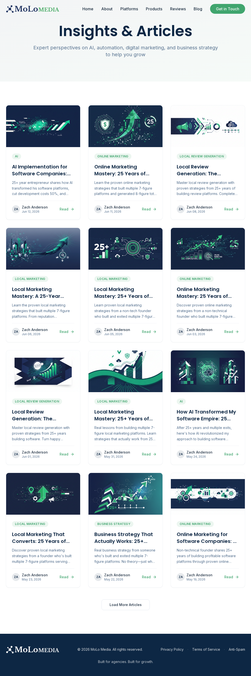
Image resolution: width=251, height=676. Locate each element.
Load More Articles (126, 605)
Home (87, 8)
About (107, 8)
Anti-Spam (237, 649)
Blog (198, 8)
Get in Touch (227, 8)
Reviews (178, 8)
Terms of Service (206, 649)
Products (154, 8)
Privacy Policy (172, 649)
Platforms (129, 8)
